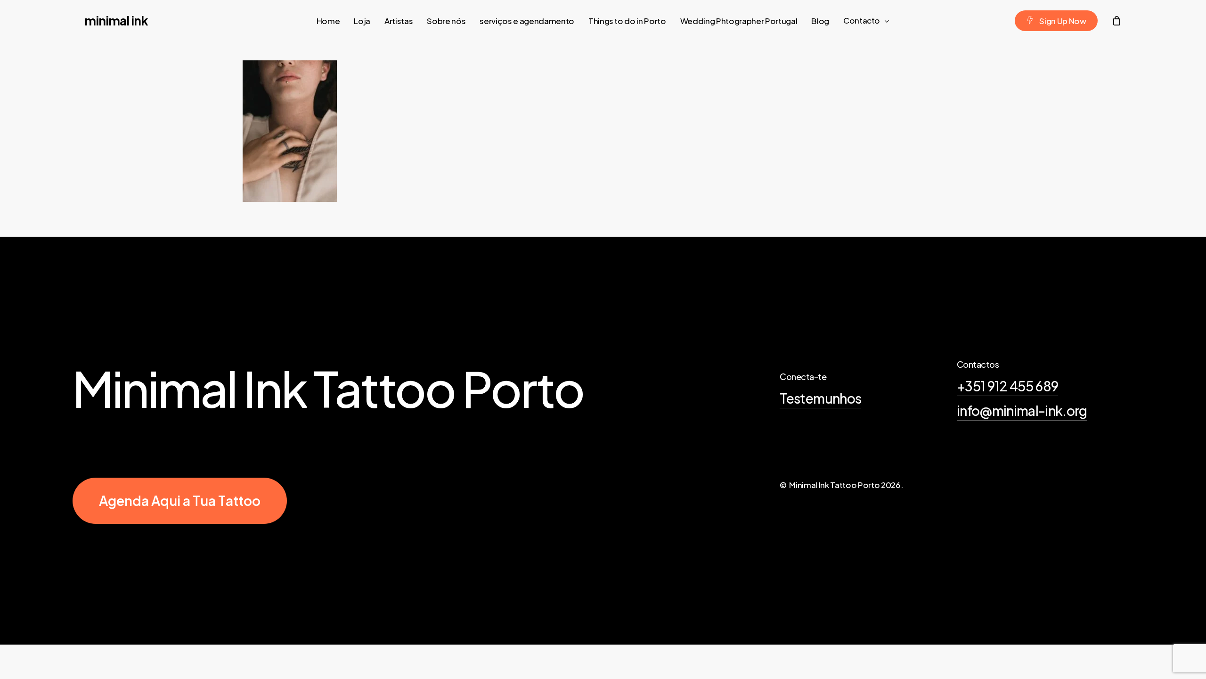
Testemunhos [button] (820, 398)
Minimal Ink (116, 20)
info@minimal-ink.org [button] (1022, 410)
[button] (180, 501)
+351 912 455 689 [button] (1007, 386)
